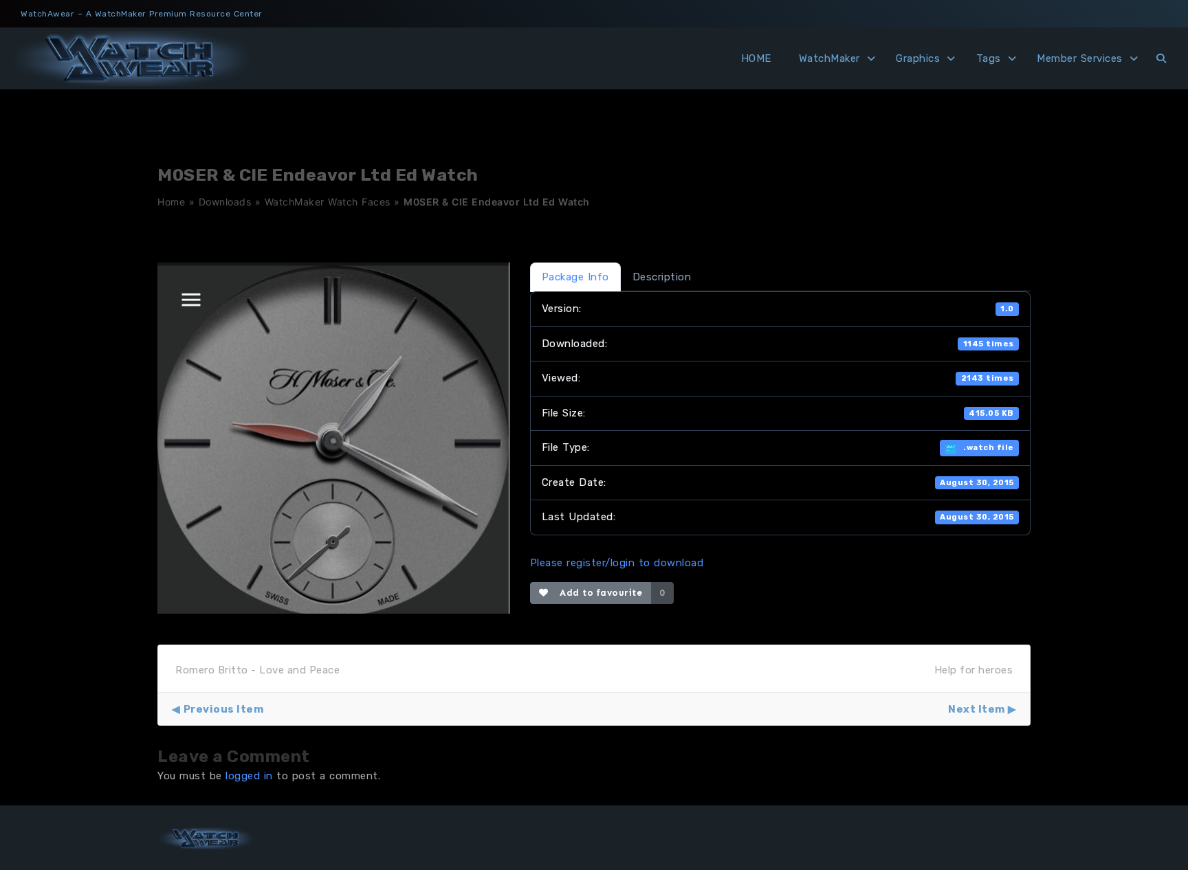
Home (171, 202)
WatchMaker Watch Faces (327, 202)
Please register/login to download (617, 563)
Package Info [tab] (575, 277)
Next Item (976, 709)
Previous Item (223, 709)
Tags (988, 58)
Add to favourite (597, 593)
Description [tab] (662, 277)
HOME (756, 58)
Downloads (225, 202)
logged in (249, 776)
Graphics (918, 58)
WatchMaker (829, 58)
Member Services (1080, 58)
